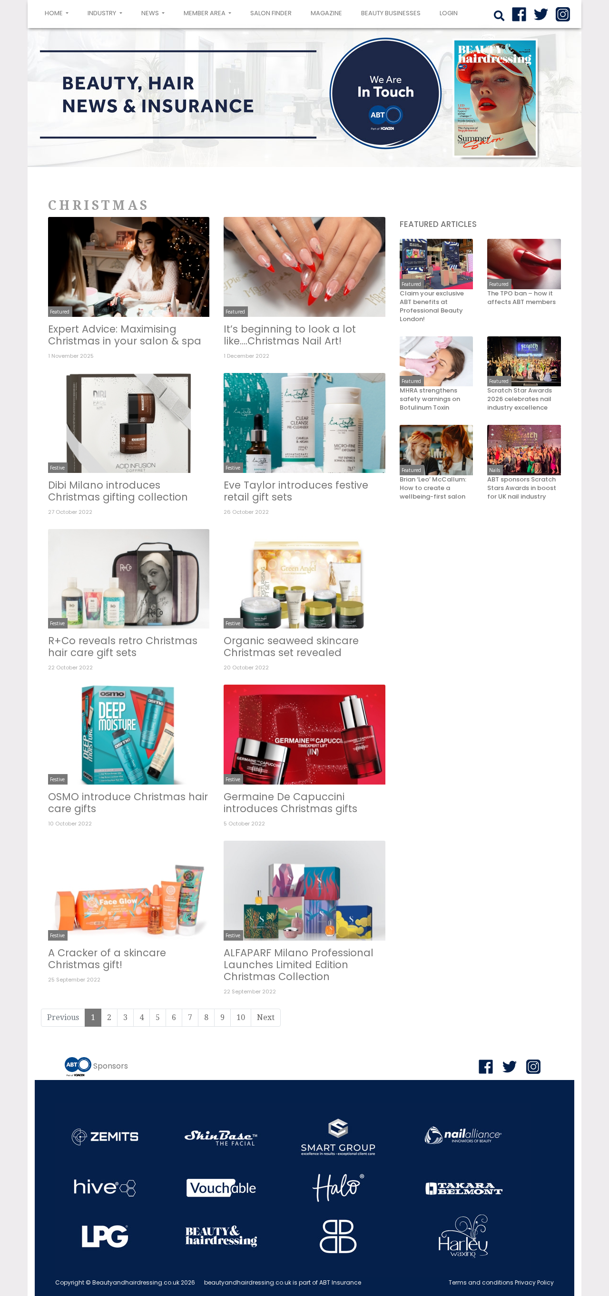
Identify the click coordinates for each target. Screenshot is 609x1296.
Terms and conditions (481, 1282)
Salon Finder (271, 13)
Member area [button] (205, 13)
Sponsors (110, 1065)
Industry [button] (103, 13)
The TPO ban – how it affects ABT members (521, 298)
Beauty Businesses (391, 13)
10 (240, 1017)
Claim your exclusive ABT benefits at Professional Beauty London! (432, 307)
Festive (57, 467)
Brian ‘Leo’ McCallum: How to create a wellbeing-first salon (433, 488)
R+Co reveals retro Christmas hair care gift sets (122, 646)
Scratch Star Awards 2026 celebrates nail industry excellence (519, 399)
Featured (59, 311)
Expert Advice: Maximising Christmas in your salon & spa (124, 335)
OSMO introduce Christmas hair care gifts (128, 803)
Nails (494, 470)
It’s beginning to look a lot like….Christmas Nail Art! (290, 335)
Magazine (326, 13)
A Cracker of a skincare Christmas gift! (107, 959)
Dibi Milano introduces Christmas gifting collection (118, 491)
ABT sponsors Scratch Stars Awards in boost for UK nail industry (521, 488)
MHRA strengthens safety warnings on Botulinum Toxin (430, 399)
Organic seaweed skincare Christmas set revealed (291, 646)
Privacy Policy (534, 1282)
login (449, 13)
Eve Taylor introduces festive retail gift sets (296, 491)
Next (266, 1017)
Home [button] (58, 13)
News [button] (150, 13)
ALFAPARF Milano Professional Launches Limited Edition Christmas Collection (298, 964)
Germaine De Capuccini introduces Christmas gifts (290, 803)
